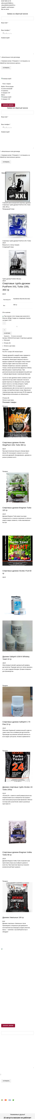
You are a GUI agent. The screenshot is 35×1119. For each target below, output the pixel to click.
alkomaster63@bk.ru (7, 3)
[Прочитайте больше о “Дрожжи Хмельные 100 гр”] (4, 939)
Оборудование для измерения (10, 1006)
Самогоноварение (6, 977)
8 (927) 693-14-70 (8, 964)
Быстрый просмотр (4, 943)
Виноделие (4, 983)
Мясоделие (4, 986)
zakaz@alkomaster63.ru (8, 5)
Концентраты (5, 995)
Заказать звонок (28, 11)
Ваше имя (4, 22)
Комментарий (5, 37)
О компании (4, 1023)
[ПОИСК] (32, 84)
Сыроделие (4, 989)
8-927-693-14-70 (6, 1)
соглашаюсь (24, 61)
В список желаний (4, 935)
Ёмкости (3, 1003)
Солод (3, 992)
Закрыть (4, 172)
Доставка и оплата (6, 1017)
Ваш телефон (5, 30)
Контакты (4, 1020)
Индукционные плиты (7, 998)
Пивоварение (5, 980)
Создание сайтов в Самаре (9, 1112)
